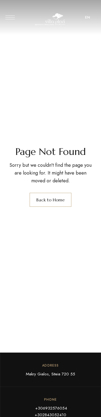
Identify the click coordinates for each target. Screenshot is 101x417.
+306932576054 (50, 408)
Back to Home (50, 199)
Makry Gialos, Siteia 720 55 (50, 374)
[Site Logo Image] (51, 19)
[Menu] (10, 17)
